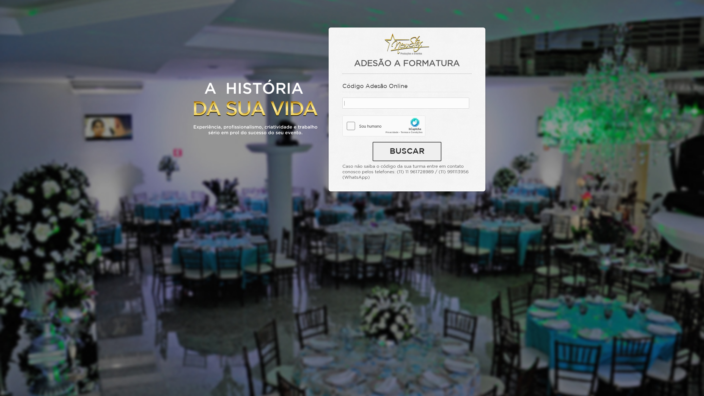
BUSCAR (407, 151)
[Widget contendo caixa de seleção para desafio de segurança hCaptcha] (383, 126)
